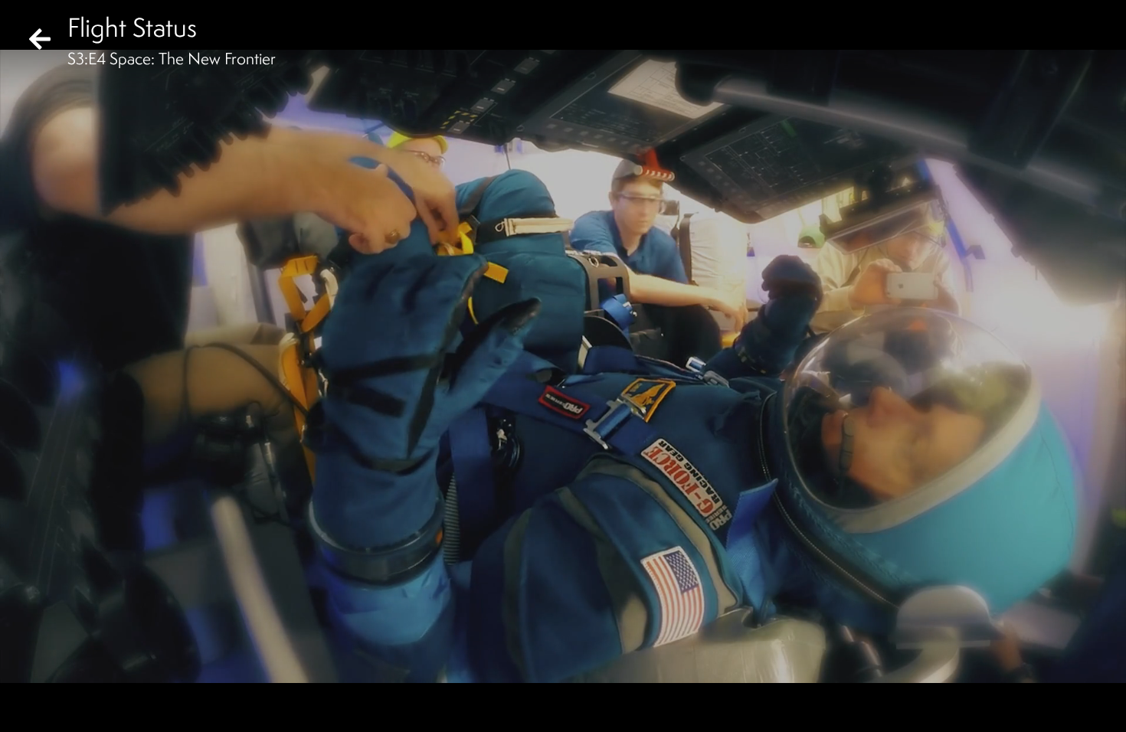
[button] (24, 707)
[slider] (558, 683)
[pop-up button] (1052, 707)
